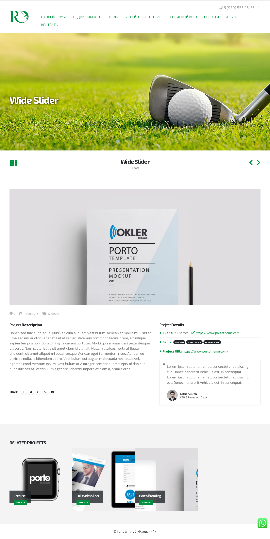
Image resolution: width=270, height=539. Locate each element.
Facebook (24, 392)
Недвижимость (87, 17)
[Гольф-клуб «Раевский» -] (19, 17)
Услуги (232, 17)
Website (53, 313)
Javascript (212, 342)
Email (52, 392)
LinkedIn (38, 392)
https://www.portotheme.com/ (205, 351)
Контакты (50, 25)
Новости (211, 17)
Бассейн (132, 17)
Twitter (31, 392)
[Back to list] (13, 163)
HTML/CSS (194, 342)
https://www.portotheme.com (217, 333)
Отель (113, 17)
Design (179, 342)
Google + (45, 392)
